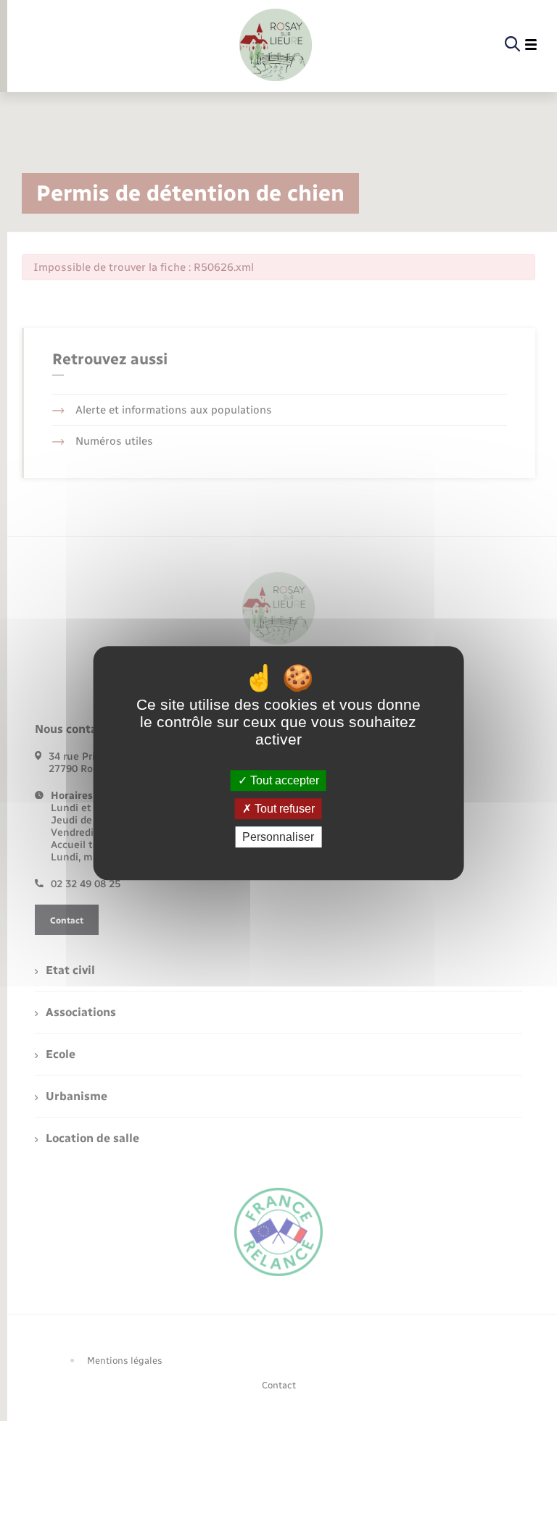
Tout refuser (283, 808)
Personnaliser (278, 837)
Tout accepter (283, 780)
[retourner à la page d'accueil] (275, 45)
